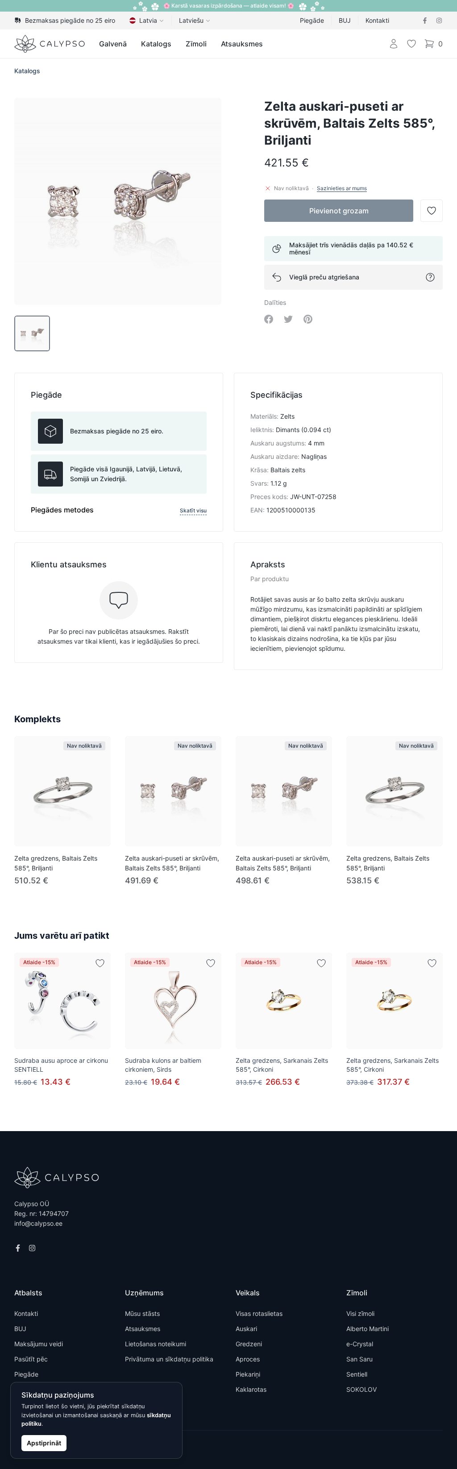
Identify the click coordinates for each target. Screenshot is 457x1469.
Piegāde (312, 20)
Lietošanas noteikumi (155, 1344)
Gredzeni (249, 1344)
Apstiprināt (44, 1443)
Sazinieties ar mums (342, 188)
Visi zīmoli (360, 1313)
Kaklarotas (251, 1389)
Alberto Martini (367, 1328)
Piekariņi (248, 1374)
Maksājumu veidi (38, 1344)
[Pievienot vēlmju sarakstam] (100, 963)
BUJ (345, 20)
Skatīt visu (193, 510)
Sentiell (356, 1374)
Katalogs (156, 43)
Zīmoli (196, 43)
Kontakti (377, 20)
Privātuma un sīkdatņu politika (169, 1359)
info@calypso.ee (38, 1223)
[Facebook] (425, 20)
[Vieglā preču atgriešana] (430, 277)
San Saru (359, 1359)
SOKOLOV (361, 1389)
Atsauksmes (242, 43)
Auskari (246, 1328)
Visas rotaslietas (259, 1313)
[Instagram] (439, 20)
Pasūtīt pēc (31, 1359)
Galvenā (113, 43)
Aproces (248, 1359)
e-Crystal (359, 1344)
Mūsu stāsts (142, 1313)
